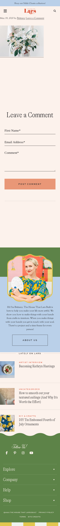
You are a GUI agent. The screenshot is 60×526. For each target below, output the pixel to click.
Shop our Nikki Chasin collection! (30, 3)
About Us (30, 340)
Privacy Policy (46, 512)
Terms (23, 517)
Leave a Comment (35, 18)
